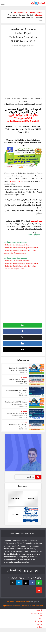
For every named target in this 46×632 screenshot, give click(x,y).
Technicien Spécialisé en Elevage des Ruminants (22, 263)
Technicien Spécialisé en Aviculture (17, 260)
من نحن (39, 624)
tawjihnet (15, 45)
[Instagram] (26, 582)
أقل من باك (38, 621)
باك (41, 616)
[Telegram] (19, 582)
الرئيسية (39, 610)
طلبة (40, 618)
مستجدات (24, 366)
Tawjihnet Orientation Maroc (18, 602)
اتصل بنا (39, 627)
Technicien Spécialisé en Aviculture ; (18, 245)
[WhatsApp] (39, 582)
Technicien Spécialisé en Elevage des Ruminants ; (22, 247)
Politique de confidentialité (32, 606)
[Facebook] (32, 582)
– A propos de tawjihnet (12, 606)
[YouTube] (39, 590)
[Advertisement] (23, 72)
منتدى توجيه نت (36, 613)
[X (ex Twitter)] (13, 582)
